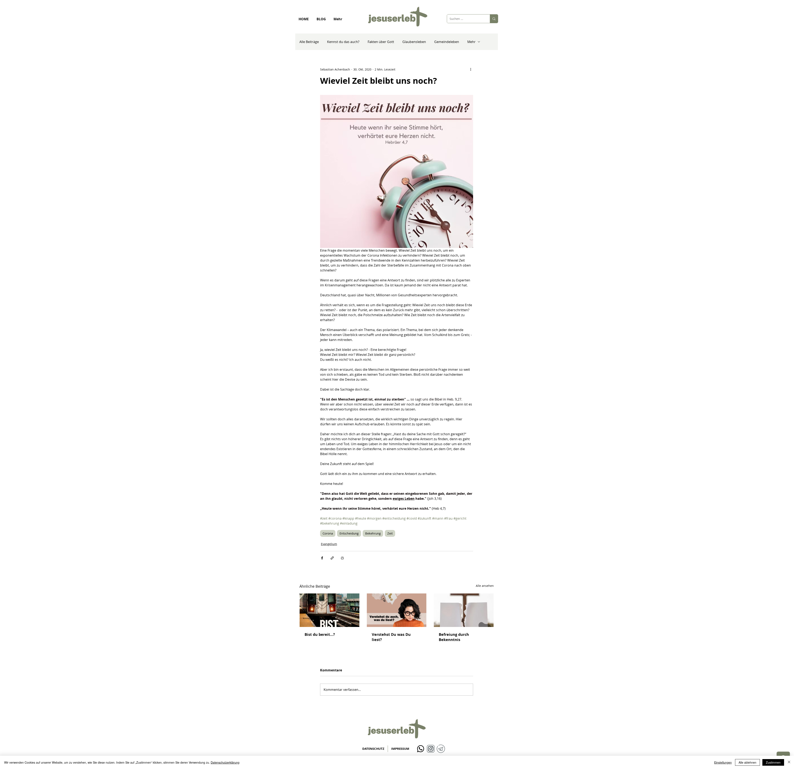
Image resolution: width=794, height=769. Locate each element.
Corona (328, 533)
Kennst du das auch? (343, 42)
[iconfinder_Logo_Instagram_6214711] (430, 748)
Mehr (471, 42)
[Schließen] (789, 762)
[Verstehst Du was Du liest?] (397, 610)
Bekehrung (373, 533)
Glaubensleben (414, 42)
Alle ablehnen (747, 762)
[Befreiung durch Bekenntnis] (464, 610)
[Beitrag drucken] (342, 558)
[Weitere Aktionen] (470, 69)
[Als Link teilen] (332, 558)
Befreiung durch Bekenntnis (454, 637)
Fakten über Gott (381, 42)
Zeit (390, 533)
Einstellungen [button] (723, 762)
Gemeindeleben (446, 42)
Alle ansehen (485, 586)
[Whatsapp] (420, 748)
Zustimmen (773, 762)
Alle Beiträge (309, 42)
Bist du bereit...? (320, 634)
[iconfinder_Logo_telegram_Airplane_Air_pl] (440, 748)
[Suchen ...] (494, 18)
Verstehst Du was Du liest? (391, 637)
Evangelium (329, 544)
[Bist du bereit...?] (329, 610)
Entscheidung (349, 533)
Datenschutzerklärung (225, 762)
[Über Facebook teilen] (322, 558)
